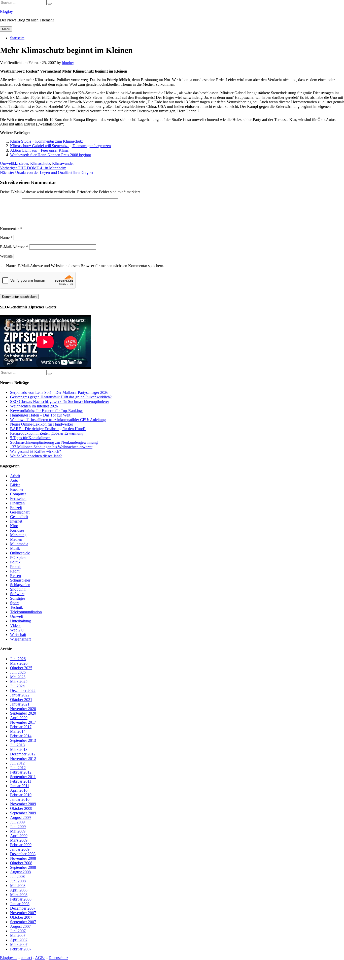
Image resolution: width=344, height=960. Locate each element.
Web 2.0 (16, 630)
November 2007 (23, 913)
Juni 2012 (18, 767)
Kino (14, 526)
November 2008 (23, 858)
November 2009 (23, 804)
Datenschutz (58, 957)
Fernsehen (18, 498)
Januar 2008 (19, 904)
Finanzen (17, 503)
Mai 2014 (17, 731)
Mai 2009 (17, 831)
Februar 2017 (20, 727)
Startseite (17, 38)
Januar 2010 (19, 799)
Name (6, 237)
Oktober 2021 (21, 699)
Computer (18, 494)
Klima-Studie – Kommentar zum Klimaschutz (46, 141)
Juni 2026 (18, 659)
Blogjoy (6, 11)
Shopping (17, 589)
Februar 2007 (20, 949)
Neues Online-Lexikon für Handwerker (41, 424)
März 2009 (18, 840)
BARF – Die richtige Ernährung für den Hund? (48, 429)
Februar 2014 (20, 736)
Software (17, 594)
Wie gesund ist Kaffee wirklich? (35, 451)
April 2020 (18, 718)
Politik (15, 562)
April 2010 (18, 790)
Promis (15, 566)
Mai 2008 (17, 885)
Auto (14, 480)
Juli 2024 (17, 686)
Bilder (15, 485)
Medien (16, 539)
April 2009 (18, 836)
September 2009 (23, 813)
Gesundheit (19, 517)
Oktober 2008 (21, 863)
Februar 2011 (20, 781)
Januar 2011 (19, 786)
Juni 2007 (18, 931)
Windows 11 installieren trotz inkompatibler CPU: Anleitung (58, 420)
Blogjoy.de (8, 957)
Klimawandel (63, 163)
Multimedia (19, 544)
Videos (15, 625)
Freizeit (16, 507)
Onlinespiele (20, 553)
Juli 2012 (17, 763)
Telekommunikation (26, 612)
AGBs (40, 957)
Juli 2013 (17, 745)
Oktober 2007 (21, 917)
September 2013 (23, 740)
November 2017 (23, 722)
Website (6, 256)
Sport (14, 603)
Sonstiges (17, 598)
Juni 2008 (18, 881)
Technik (16, 607)
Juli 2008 (17, 876)
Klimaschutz (40, 163)
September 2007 (23, 922)
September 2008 (23, 867)
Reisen (15, 575)
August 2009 (20, 817)
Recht (14, 571)
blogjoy (68, 62)
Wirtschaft (18, 634)
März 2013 (18, 749)
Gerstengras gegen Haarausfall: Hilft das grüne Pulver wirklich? (61, 397)
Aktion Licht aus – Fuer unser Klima (39, 150)
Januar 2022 (19, 695)
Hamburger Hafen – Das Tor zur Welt (40, 415)
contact (26, 957)
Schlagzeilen (20, 585)
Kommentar (11, 229)
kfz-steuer (20, 163)
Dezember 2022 (23, 690)
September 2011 (23, 777)
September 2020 (23, 713)
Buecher (16, 489)
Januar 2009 (19, 849)
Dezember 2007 (23, 908)
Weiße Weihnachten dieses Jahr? (36, 456)
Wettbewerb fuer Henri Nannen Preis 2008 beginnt (50, 155)
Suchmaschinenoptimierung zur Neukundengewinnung (54, 442)
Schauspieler (20, 580)
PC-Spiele (18, 557)
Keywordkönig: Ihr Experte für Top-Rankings (46, 410)
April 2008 (18, 890)
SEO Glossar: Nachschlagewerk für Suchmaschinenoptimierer (59, 401)
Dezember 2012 (23, 754)
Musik (15, 548)
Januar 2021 (19, 704)
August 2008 (20, 872)
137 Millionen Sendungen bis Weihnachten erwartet (51, 447)
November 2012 (23, 758)
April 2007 (18, 940)
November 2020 (23, 709)
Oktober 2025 (21, 668)
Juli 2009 (17, 822)
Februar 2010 (20, 795)
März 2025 (18, 681)
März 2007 (18, 944)
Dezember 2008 (23, 854)
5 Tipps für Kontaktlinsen (30, 438)
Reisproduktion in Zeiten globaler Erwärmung (46, 433)
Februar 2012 (20, 772)
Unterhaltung (20, 621)
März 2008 (18, 894)
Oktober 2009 (21, 808)
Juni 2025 (18, 672)
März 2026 (18, 663)
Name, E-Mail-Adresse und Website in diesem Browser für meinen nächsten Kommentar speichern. (85, 266)
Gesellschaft (19, 512)
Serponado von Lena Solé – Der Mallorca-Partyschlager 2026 (59, 392)
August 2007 (20, 926)
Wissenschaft (20, 639)
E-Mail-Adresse (14, 247)
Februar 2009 (20, 845)
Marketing (18, 535)
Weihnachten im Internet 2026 (34, 406)
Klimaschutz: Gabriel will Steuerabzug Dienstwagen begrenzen (60, 146)
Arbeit (15, 476)
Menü (6, 29)
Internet (16, 521)
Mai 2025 (17, 677)
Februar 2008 (20, 899)
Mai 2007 (17, 935)
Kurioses (17, 530)
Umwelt (6, 163)
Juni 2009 (18, 826)
